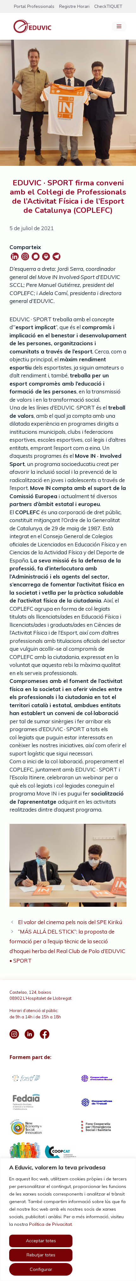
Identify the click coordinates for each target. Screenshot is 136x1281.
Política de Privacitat (50, 1224)
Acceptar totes (41, 1241)
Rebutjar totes (41, 1255)
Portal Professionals (34, 6)
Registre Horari (74, 6)
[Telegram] (56, 256)
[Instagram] (25, 256)
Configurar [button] (41, 1269)
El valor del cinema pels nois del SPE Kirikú (70, 922)
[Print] (46, 256)
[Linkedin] (14, 256)
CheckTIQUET (108, 6)
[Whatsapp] (35, 256)
